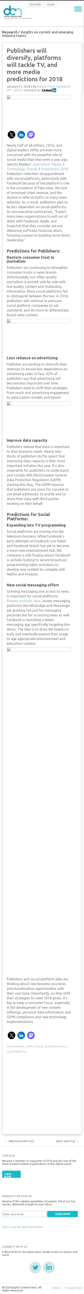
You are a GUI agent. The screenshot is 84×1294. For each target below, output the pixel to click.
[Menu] (78, 9)
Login (50, 4)
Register (35, 4)
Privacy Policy (73, 1287)
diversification (15, 1046)
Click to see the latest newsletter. (22, 1226)
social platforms (16, 1051)
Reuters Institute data (23, 601)
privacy (38, 1046)
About (57, 1287)
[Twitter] (35, 1267)
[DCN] (18, 11)
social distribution (56, 1046)
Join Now (7, 1175)
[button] (11, 134)
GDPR (29, 1046)
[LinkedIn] (49, 1267)
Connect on (32, 90)
